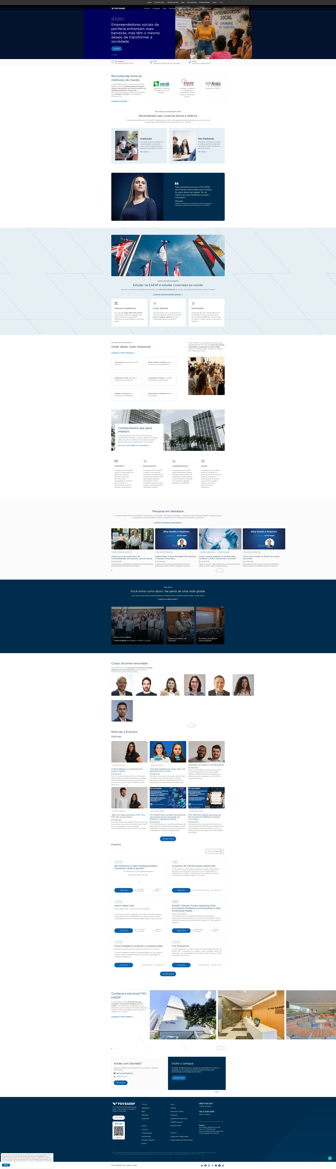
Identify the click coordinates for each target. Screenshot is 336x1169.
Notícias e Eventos (148, 1140)
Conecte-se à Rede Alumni (167, 599)
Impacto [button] (217, 8)
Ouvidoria (173, 1115)
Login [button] (214, 2)
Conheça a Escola (119, 101)
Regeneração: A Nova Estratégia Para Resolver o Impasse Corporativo (175, 558)
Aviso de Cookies (28, 1161)
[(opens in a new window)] (118, 1130)
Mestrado (172, 8)
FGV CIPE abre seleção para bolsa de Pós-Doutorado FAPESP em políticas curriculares (204, 817)
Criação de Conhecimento (179, 1136)
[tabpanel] (132, 547)
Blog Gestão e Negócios (164, 552)
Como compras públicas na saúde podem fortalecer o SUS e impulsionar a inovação (217, 558)
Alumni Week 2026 (124, 906)
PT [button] (221, 2)
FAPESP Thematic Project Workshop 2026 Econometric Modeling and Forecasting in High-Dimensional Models (196, 908)
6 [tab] (118, 1049)
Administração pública (207, 552)
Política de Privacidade (119, 1111)
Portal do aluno (159, 2)
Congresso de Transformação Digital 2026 (193, 866)
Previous (218, 54)
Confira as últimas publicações (167, 523)
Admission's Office (176, 1111)
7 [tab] (119, 1049)
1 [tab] (112, 571)
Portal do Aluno (175, 1125)
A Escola (147, 8)
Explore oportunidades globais (167, 295)
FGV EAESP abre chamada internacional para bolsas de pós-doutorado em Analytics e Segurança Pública (167, 817)
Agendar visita (179, 1078)
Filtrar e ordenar (213, 851)
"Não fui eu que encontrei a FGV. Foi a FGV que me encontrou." (128, 816)
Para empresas (191, 2)
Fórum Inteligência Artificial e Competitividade (138, 946)
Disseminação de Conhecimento (181, 1140)
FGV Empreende (180, 946)
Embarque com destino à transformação (206, 765)
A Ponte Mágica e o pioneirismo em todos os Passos (126, 770)
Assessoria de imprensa (178, 1118)
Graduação (156, 8)
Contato (173, 1108)
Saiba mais (123, 890)
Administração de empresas (121, 552)
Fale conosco (120, 1082)
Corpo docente (194, 8)
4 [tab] (116, 1049)
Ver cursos (144, 152)
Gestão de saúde (224, 552)
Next (223, 54)
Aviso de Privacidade (45, 1161)
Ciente (6, 1165)
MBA (164, 8)
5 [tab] (117, 1049)
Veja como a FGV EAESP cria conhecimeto (133, 445)
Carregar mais (167, 839)
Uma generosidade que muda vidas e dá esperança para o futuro (167, 770)
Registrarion (181, 930)
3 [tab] (114, 1049)
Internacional (206, 8)
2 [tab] (113, 571)
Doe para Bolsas (204, 2)
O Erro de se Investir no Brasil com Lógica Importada (261, 558)
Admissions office (172, 2)
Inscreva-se (118, 44)
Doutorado (182, 8)
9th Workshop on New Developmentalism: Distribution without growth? (136, 867)
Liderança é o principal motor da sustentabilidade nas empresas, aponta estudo (131, 558)
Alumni (149, 2)
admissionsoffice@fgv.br (124, 1073)
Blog (182, 2)
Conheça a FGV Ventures (122, 353)
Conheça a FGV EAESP (121, 1017)
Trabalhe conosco (176, 1122)
